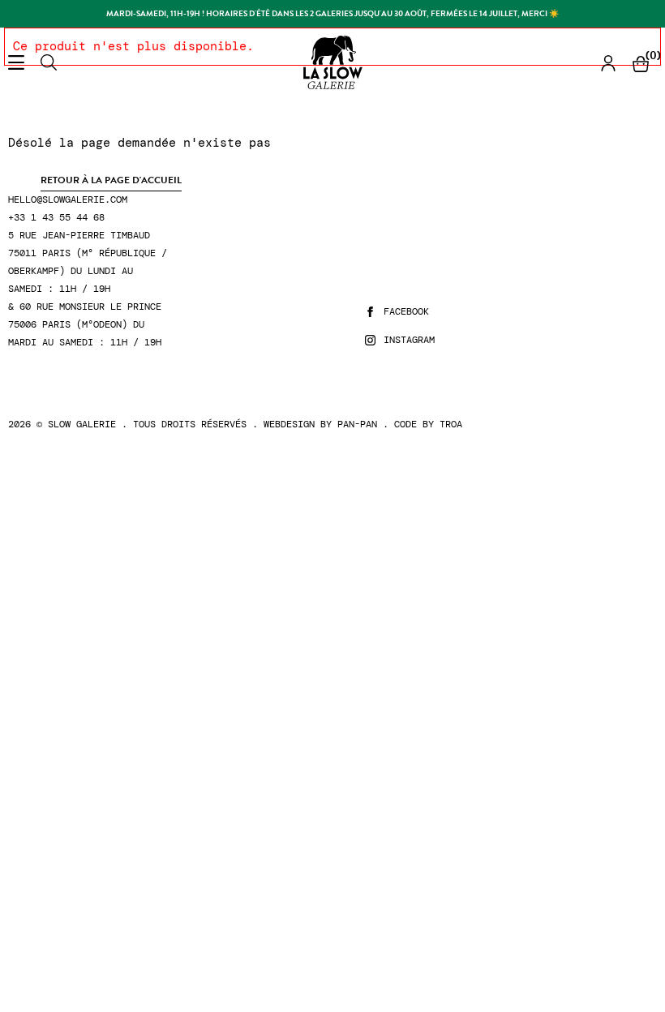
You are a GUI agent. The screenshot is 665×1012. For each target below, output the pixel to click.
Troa (451, 424)
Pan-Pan (357, 424)
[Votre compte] (608, 63)
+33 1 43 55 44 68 (56, 217)
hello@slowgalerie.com (67, 200)
